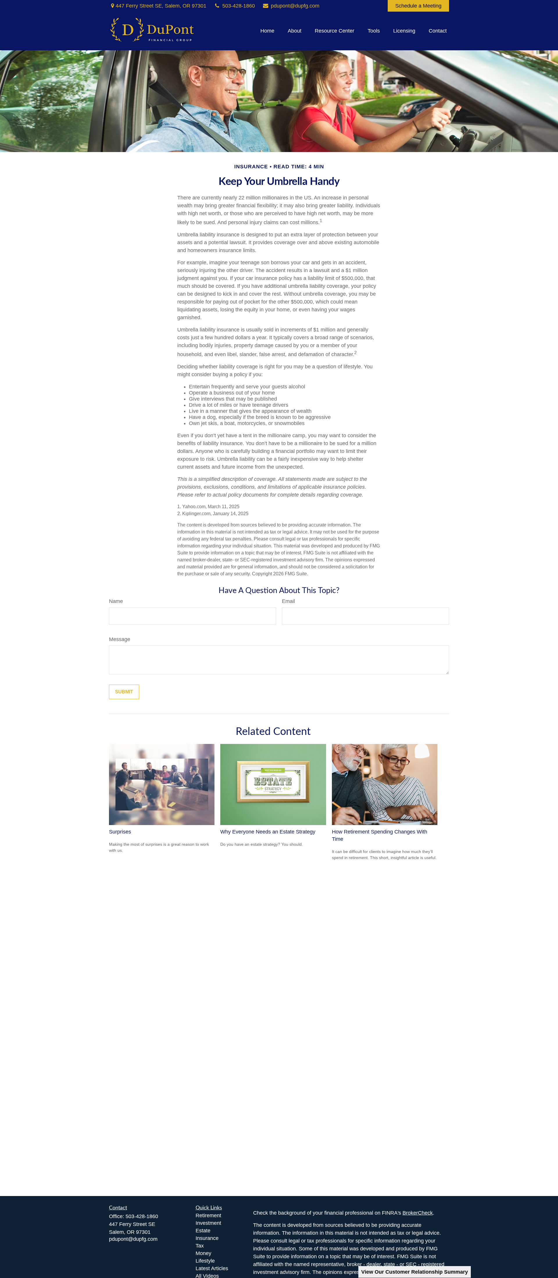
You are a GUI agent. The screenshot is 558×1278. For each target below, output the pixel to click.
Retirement (208, 1215)
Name (116, 601)
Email (288, 601)
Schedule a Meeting (418, 6)
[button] (267, 31)
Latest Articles (212, 1268)
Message (119, 639)
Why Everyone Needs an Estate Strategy (267, 832)
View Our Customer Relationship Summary (414, 1272)
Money (203, 1253)
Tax (200, 1246)
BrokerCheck (418, 1213)
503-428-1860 (238, 6)
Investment (208, 1223)
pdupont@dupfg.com (295, 6)
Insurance (207, 1238)
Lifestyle (205, 1261)
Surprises (120, 832)
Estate (203, 1231)
